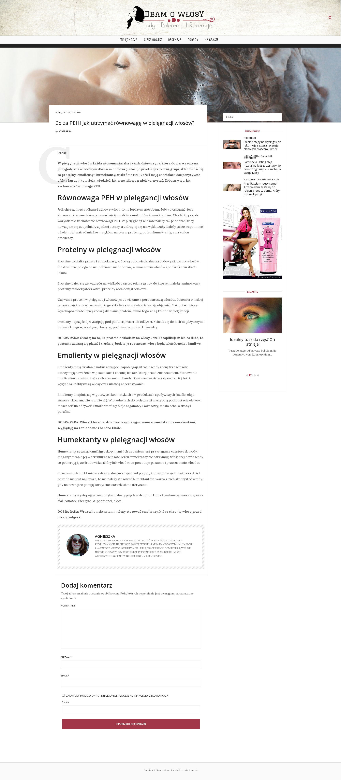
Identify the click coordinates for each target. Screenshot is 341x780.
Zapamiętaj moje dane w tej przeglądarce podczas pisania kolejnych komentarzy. (117, 696)
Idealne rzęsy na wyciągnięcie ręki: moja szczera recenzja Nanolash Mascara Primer (262, 145)
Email (65, 676)
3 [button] (252, 375)
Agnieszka (64, 131)
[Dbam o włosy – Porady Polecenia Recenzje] (170, 18)
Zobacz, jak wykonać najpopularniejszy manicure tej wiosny (252, 352)
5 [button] (258, 375)
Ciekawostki (153, 39)
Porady (193, 39)
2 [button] (250, 375)
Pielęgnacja (129, 39)
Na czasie (211, 39)
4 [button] (255, 375)
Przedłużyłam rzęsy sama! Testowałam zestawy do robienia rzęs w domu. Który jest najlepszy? (262, 189)
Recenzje (174, 39)
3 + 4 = (65, 702)
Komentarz (68, 606)
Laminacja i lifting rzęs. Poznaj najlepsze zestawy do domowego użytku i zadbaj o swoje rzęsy (262, 167)
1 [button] (247, 375)
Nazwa (66, 657)
